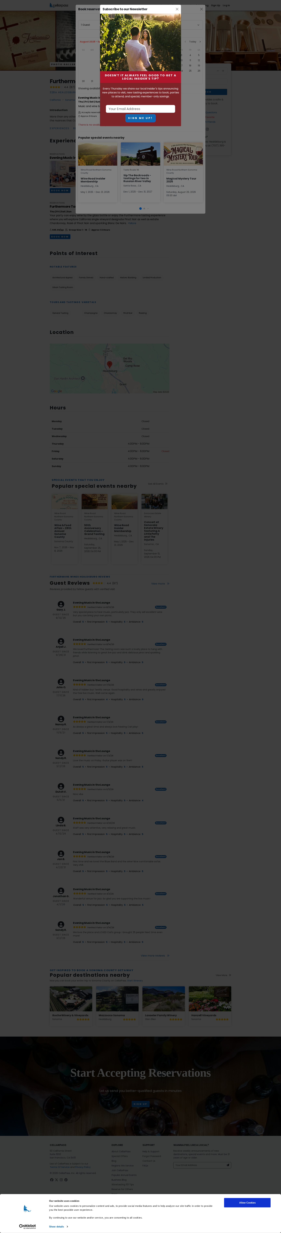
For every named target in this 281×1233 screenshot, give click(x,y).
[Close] (177, 9)
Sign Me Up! (140, 118)
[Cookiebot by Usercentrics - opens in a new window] (27, 1226)
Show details (56, 1226)
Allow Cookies (247, 1202)
